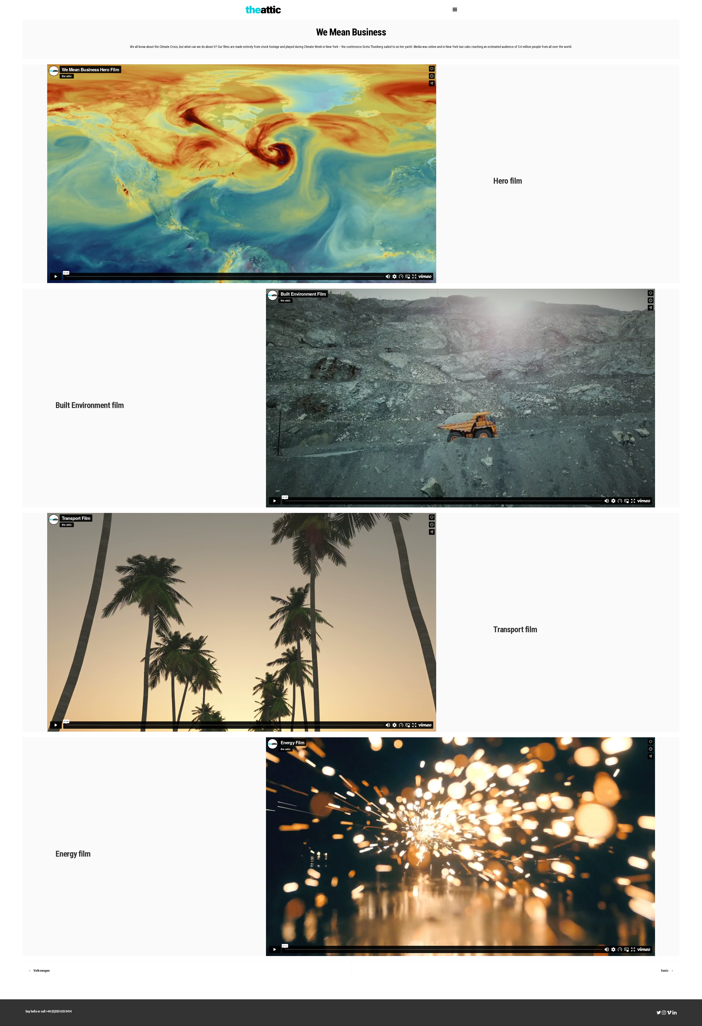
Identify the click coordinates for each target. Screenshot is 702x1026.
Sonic (665, 970)
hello (34, 1011)
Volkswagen (41, 970)
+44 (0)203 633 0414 (59, 1011)
